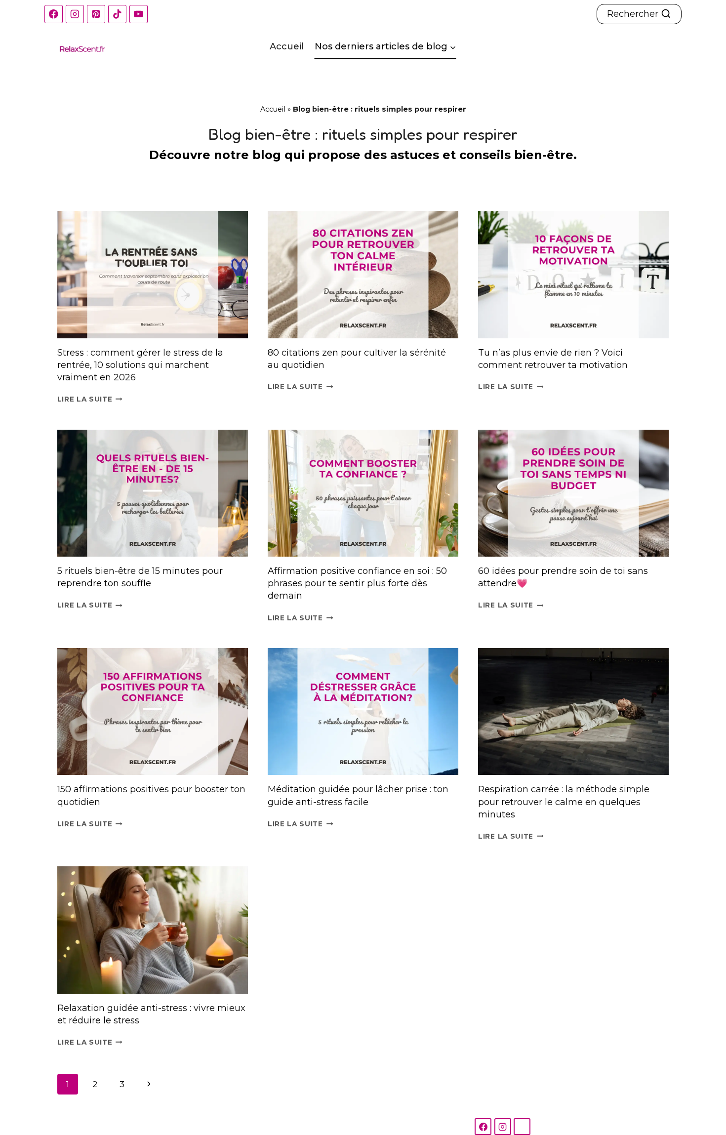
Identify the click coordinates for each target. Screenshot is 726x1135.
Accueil (287, 46)
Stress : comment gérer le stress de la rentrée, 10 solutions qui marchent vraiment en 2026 (140, 365)
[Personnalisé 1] (522, 1126)
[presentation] (152, 274)
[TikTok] (117, 14)
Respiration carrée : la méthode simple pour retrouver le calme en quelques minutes (563, 801)
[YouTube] (138, 14)
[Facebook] (53, 14)
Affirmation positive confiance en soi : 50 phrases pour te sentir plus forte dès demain (357, 583)
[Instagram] (75, 14)
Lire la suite (89, 399)
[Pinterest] (96, 14)
